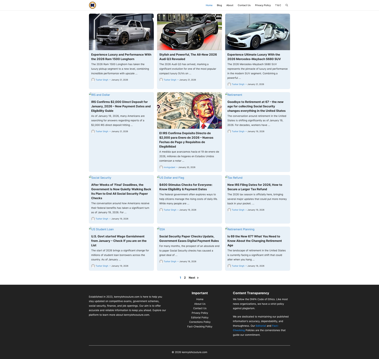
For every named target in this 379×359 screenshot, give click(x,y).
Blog (219, 5)
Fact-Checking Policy (199, 326)
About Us (199, 303)
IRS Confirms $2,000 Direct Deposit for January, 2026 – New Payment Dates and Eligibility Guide (121, 106)
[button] (286, 5)
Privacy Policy (263, 5)
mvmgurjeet (169, 167)
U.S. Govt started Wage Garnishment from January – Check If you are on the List (119, 241)
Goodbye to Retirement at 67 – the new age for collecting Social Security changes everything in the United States (256, 106)
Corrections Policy (200, 321)
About (229, 5)
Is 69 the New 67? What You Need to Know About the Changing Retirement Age (254, 241)
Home (209, 5)
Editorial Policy (199, 317)
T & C (278, 5)
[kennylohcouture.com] (92, 5)
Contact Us (244, 5)
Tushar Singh (102, 79)
